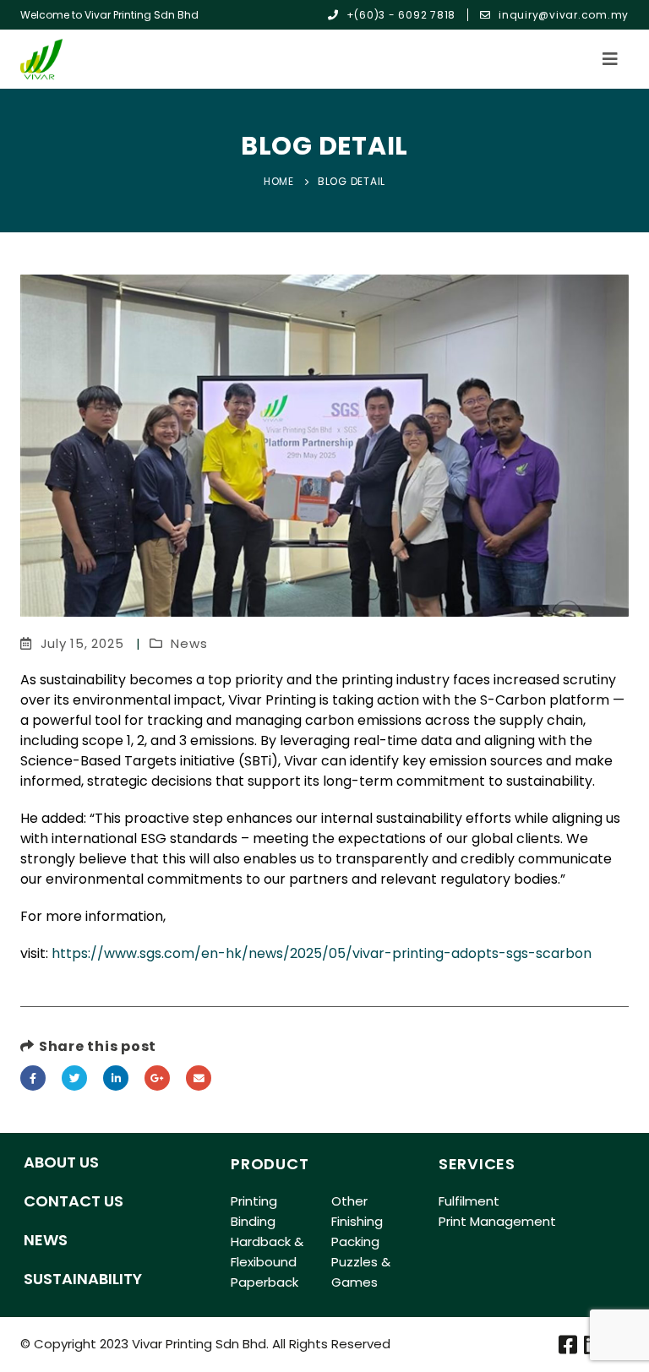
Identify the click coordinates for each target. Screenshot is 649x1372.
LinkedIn (115, 1078)
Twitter (74, 1078)
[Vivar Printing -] (41, 59)
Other (349, 1201)
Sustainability (83, 1278)
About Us (61, 1162)
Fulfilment (469, 1201)
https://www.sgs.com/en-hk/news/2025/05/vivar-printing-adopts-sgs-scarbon (322, 953)
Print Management (497, 1221)
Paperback (264, 1282)
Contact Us (73, 1200)
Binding (253, 1221)
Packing (355, 1241)
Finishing (357, 1221)
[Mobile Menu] (615, 59)
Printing (254, 1201)
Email (198, 1078)
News (189, 643)
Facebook (33, 1078)
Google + (157, 1078)
